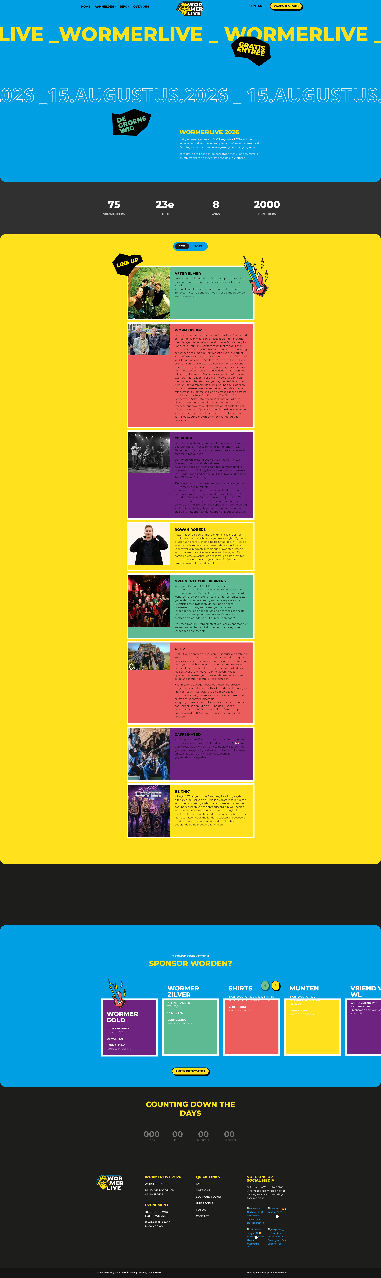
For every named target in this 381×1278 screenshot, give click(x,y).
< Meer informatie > (190, 1071)
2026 (182, 246)
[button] (265, 986)
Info (123, 6)
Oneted (157, 1272)
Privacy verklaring (256, 1272)
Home (85, 6)
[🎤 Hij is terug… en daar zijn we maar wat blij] (277, 1237)
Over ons (141, 6)
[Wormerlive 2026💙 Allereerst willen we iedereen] (256, 1216)
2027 (198, 246)
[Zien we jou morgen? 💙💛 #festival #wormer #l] (256, 1237)
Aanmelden (104, 6)
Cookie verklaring (277, 1272)
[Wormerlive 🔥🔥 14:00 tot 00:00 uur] (277, 1216)
